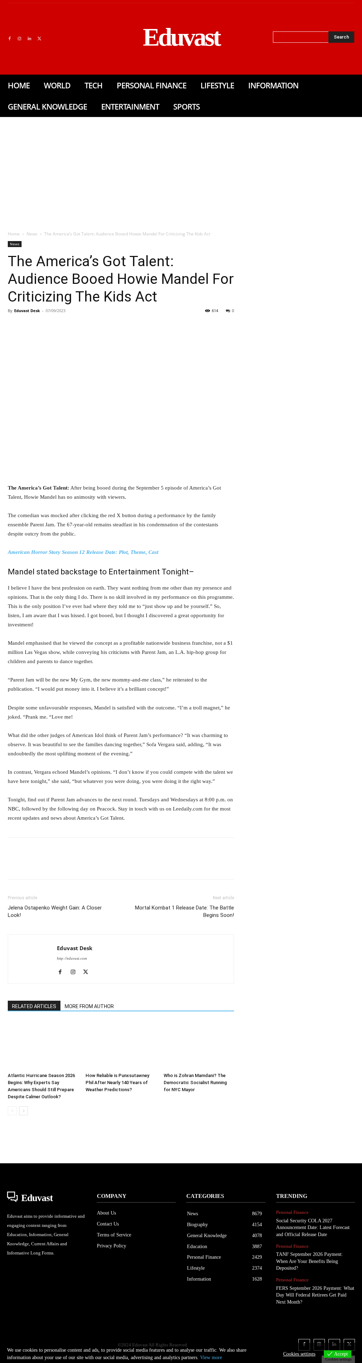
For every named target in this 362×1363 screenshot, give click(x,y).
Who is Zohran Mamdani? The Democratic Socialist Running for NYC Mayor (195, 1082)
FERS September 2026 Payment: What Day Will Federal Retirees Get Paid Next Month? (315, 1295)
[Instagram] (19, 39)
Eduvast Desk (27, 310)
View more (211, 1357)
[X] (39, 39)
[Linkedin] (29, 39)
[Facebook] (9, 39)
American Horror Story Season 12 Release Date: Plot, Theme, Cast (83, 552)
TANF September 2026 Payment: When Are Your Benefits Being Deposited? (309, 1261)
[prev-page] (12, 1110)
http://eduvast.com (72, 958)
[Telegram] (129, 327)
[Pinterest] (47, 327)
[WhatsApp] (64, 327)
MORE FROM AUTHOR (89, 1006)
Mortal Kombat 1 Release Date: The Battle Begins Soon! (184, 911)
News (32, 234)
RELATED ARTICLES (34, 1006)
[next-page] (23, 1110)
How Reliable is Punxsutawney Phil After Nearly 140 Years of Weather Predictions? (117, 1082)
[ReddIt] (96, 327)
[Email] (112, 327)
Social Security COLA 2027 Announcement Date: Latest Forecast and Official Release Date (313, 1227)
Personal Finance (292, 1212)
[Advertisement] (181, 170)
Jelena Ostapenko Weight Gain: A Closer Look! (55, 911)
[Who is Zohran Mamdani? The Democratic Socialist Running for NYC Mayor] (199, 1045)
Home (14, 234)
